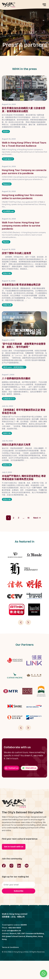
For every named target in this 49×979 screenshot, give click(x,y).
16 (28, 517)
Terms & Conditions (10, 947)
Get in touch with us (13, 846)
